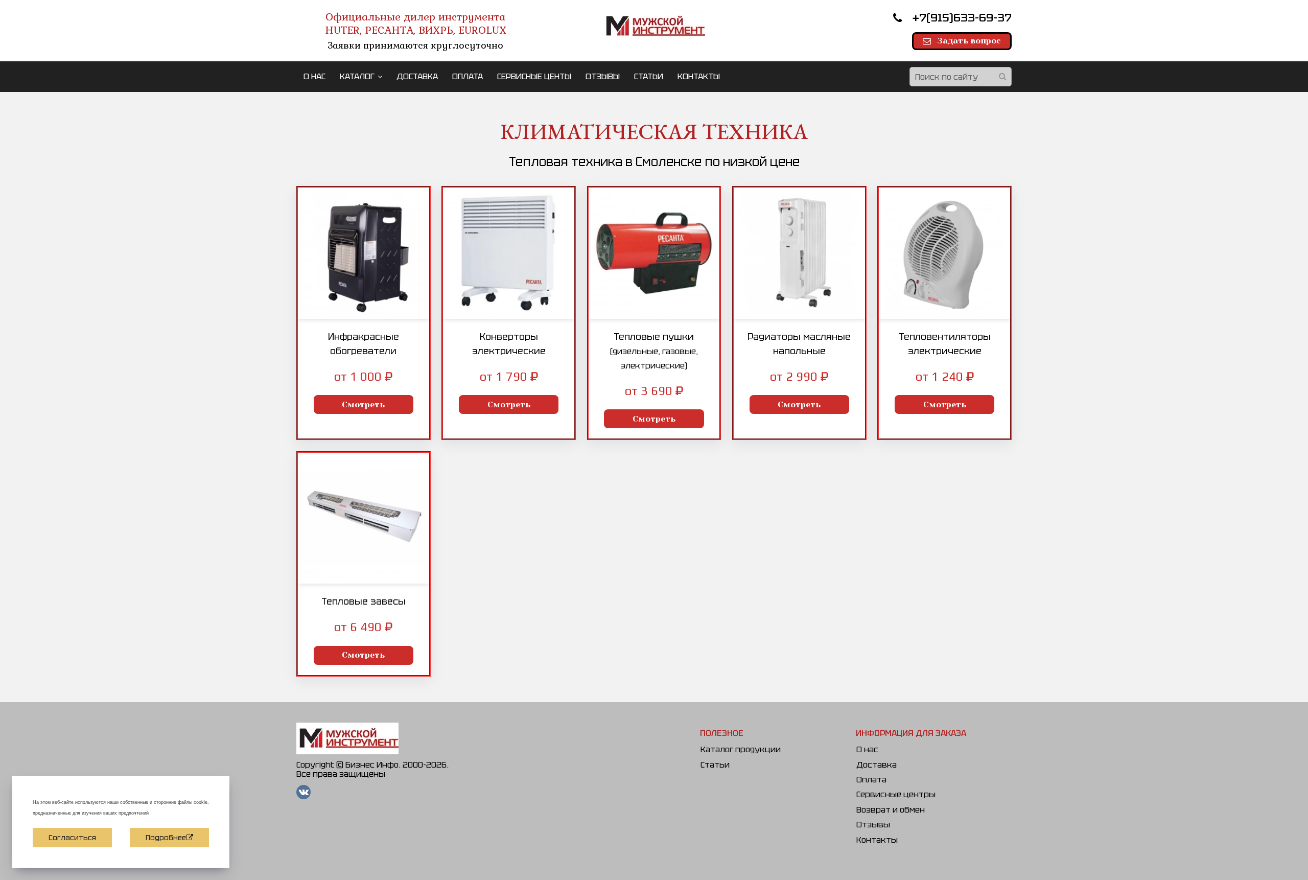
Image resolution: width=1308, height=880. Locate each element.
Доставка (876, 764)
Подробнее (166, 837)
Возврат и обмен (890, 809)
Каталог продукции (740, 749)
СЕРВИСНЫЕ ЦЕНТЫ (534, 76)
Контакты (877, 840)
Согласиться (72, 837)
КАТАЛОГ (357, 76)
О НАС (314, 76)
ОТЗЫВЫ (603, 76)
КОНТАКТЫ (699, 76)
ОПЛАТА (467, 76)
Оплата (871, 779)
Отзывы (873, 824)
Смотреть (363, 404)
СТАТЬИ (648, 76)
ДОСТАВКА (417, 76)
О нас (867, 749)
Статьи (715, 764)
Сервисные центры (896, 794)
